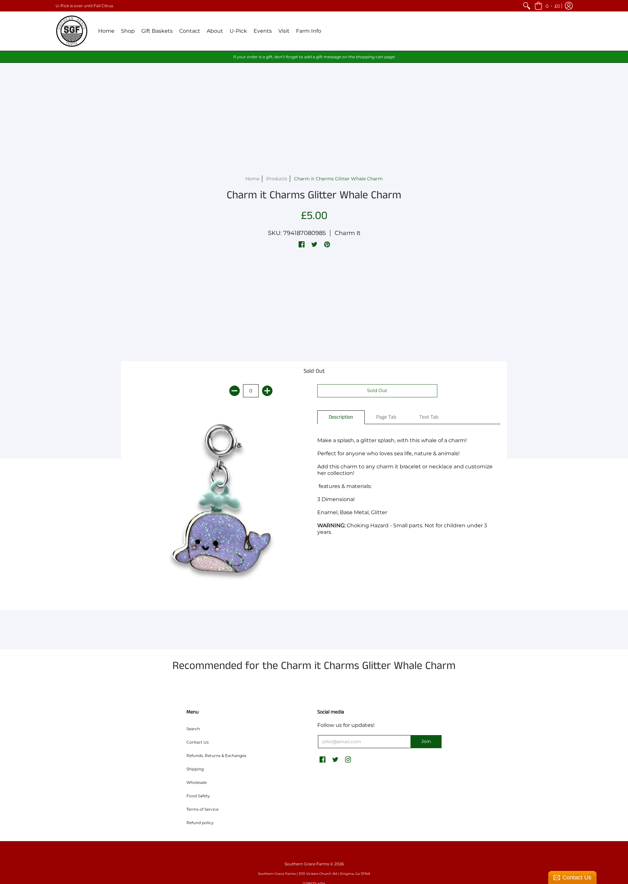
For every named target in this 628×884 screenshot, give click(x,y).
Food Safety (198, 795)
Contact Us (197, 742)
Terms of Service (202, 809)
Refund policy (200, 822)
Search (193, 728)
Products (276, 179)
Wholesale (196, 782)
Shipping (195, 769)
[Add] (267, 391)
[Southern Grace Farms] (72, 31)
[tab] (341, 417)
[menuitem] (526, 5)
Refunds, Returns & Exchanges (216, 755)
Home (252, 179)
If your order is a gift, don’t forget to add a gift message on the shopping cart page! (314, 56)
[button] (547, 5)
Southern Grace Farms (307, 863)
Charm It (347, 233)
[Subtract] (234, 391)
